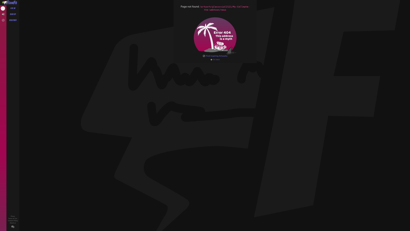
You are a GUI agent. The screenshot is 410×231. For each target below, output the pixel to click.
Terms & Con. (12, 219)
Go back (216, 59)
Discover (13, 20)
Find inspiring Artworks (216, 56)
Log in (12, 8)
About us (13, 223)
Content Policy (13, 221)
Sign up (13, 14)
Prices (13, 216)
